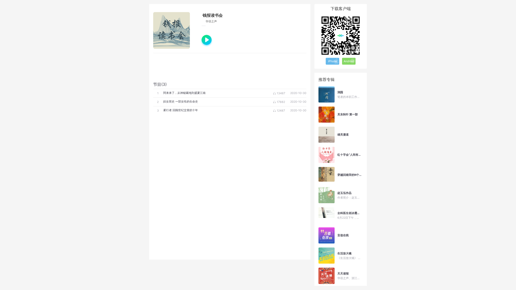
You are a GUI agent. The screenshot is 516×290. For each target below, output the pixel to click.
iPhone (332, 61)
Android (349, 61)
